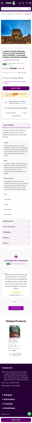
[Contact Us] (23, 3)
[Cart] (30, 3)
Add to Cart (16, 88)
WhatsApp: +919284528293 (12, 385)
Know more (22, 103)
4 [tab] (17, 301)
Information (9, 399)
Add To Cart (17, 354)
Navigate (8, 395)
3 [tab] (14, 301)
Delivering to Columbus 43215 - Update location (14, 82)
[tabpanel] (16, 284)
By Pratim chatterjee (12, 344)
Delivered (5, 78)
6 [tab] (22, 301)
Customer (8, 404)
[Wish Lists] (27, 3)
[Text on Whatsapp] (19, 3)
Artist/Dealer (9, 408)
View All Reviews (16, 308)
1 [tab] (9, 301)
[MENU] (2, 3)
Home (3, 14)
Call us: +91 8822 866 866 (11, 382)
